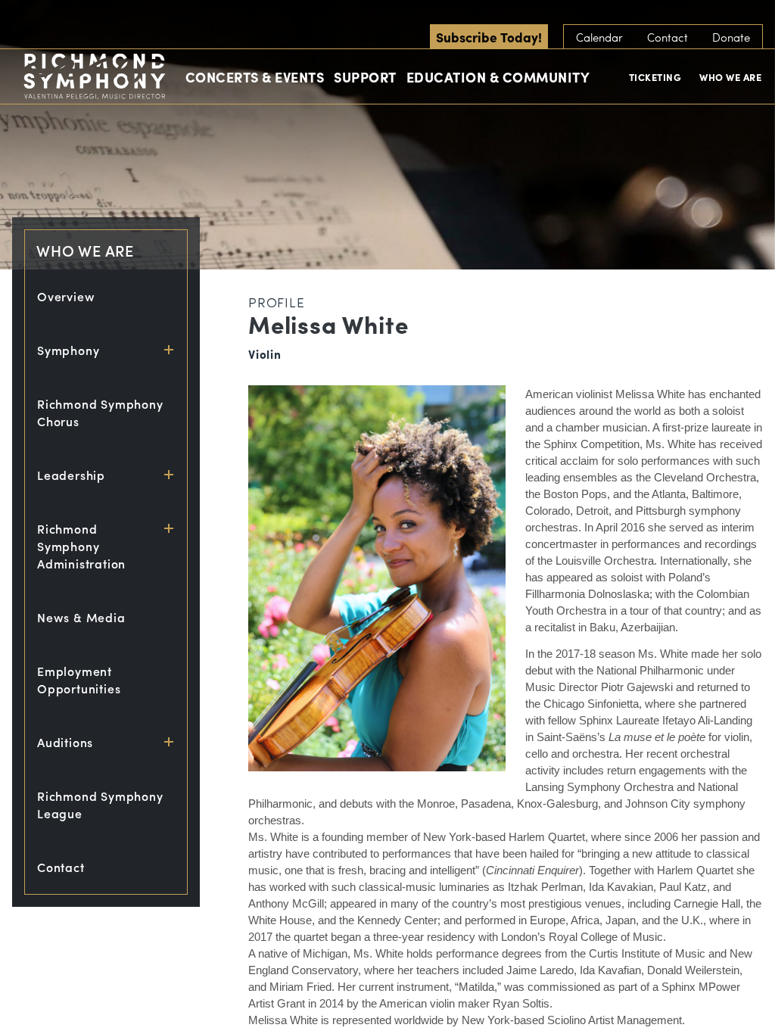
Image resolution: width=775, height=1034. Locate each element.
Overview (66, 296)
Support (365, 76)
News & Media (81, 617)
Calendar (599, 37)
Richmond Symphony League (100, 804)
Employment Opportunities (78, 679)
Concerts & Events (255, 76)
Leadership (71, 475)
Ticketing (655, 77)
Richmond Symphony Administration (81, 546)
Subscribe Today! (489, 36)
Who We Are (730, 77)
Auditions (65, 742)
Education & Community (498, 76)
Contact (667, 37)
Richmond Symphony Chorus (100, 412)
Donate (731, 37)
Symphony (68, 350)
